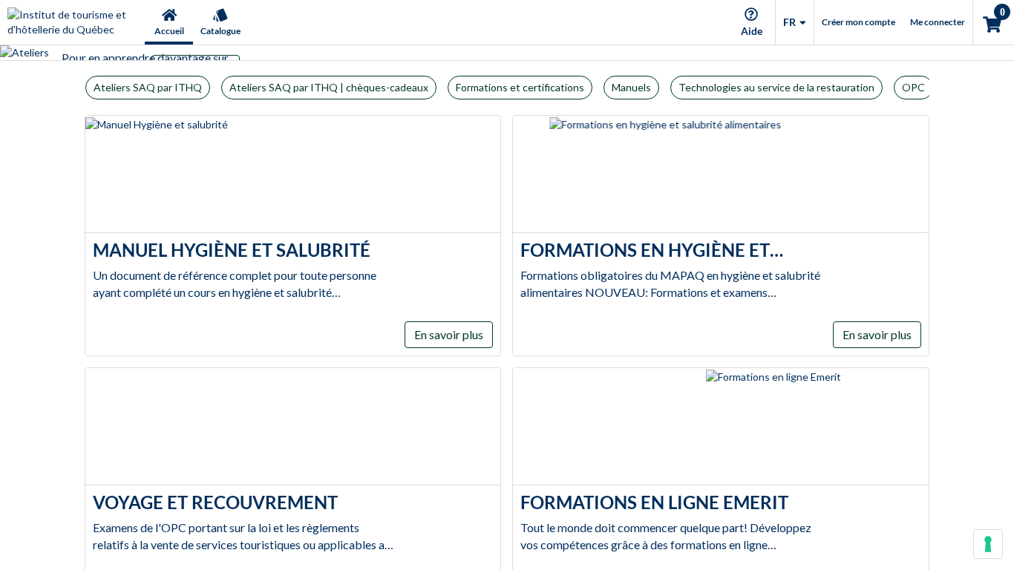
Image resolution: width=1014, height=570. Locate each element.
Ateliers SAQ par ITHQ (148, 87)
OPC (913, 87)
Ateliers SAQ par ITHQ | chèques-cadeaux (328, 87)
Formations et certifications (520, 87)
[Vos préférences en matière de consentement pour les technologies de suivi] (988, 544)
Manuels (631, 87)
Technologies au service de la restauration (776, 87)
